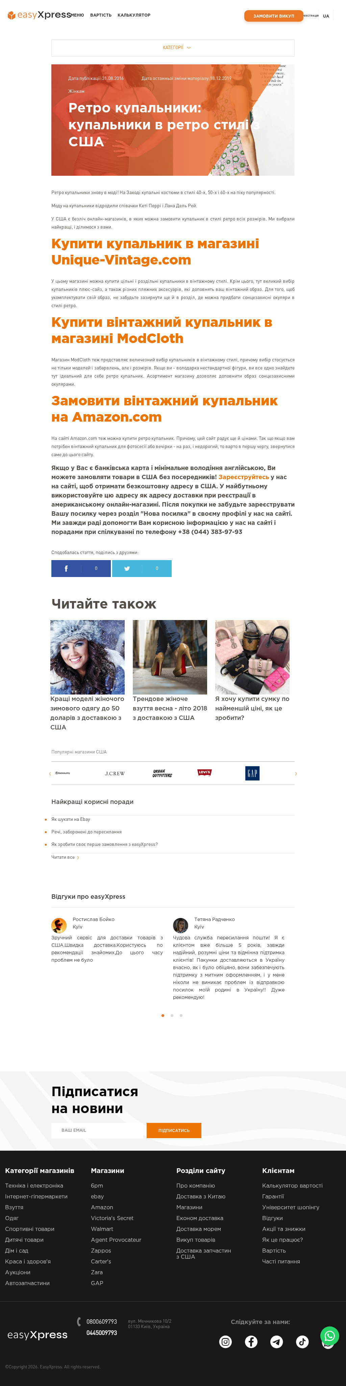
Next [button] (296, 774)
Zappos (101, 1251)
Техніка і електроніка (34, 1186)
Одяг (12, 1218)
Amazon (102, 1207)
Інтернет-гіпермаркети (36, 1196)
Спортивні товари (29, 1229)
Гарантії (273, 1196)
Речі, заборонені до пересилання (86, 832)
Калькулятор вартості (292, 1186)
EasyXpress (51, 1367)
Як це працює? (282, 1240)
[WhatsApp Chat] (329, 1335)
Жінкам (76, 91)
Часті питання (281, 1261)
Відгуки (272, 1218)
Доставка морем (198, 1229)
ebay (97, 1196)
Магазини (189, 1207)
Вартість (101, 15)
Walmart (102, 1229)
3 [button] (181, 1015)
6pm (97, 1186)
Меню (77, 15)
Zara (97, 1272)
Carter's (101, 1261)
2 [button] (172, 1015)
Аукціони (17, 1272)
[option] (79, 773)
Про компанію (195, 1186)
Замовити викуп (273, 16)
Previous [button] (50, 774)
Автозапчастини (27, 1283)
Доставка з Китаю (200, 1196)
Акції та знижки (283, 1229)
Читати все (63, 857)
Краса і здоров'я (28, 1261)
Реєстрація (310, 16)
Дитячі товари (24, 1240)
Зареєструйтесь (244, 477)
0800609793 (101, 1322)
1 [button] (163, 1015)
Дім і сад (16, 1251)
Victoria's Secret (112, 1218)
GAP (97, 1283)
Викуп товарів (195, 1240)
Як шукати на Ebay (70, 819)
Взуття (14, 1207)
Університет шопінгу (290, 1207)
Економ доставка (199, 1218)
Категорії (173, 48)
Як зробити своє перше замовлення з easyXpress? (104, 844)
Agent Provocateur (116, 1240)
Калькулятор (134, 15)
